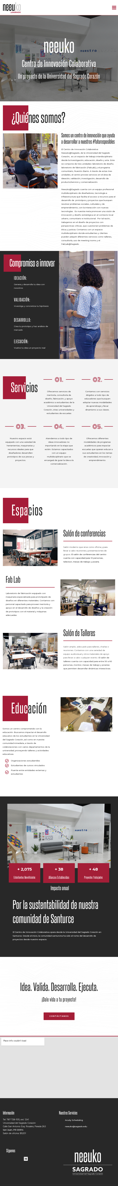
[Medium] (26, 1158)
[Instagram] (17, 1158)
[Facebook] (9, 1158)
